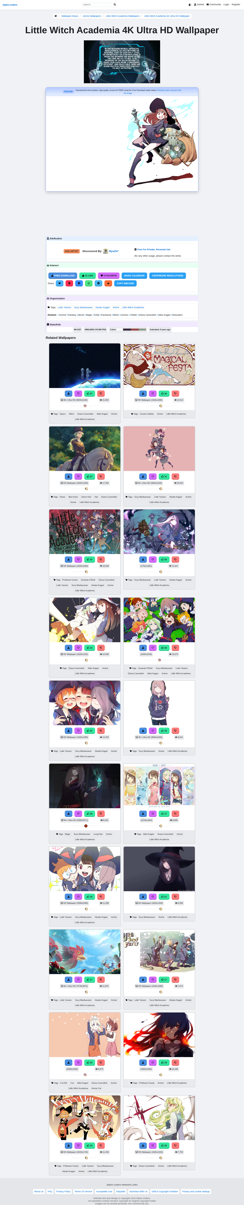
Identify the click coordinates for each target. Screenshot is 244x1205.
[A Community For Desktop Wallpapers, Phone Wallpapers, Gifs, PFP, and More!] (56, 16)
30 (165, 393)
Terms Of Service (83, 1191)
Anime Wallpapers (92, 16)
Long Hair (98, 834)
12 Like (88, 275)
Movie (81, 315)
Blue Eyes (73, 497)
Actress (124, 315)
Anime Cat (96, 1088)
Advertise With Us (138, 1191)
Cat (72, 1083)
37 (90, 393)
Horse (62, 497)
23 (90, 648)
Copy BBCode (125, 283)
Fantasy (72, 315)
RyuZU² (114, 251)
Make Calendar (134, 275)
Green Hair (86, 497)
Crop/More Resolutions (167, 275)
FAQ (50, 1191)
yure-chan (93, 405)
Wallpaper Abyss (69, 16)
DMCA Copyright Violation (165, 1191)
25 (165, 559)
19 (90, 896)
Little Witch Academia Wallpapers (123, 16)
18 (165, 730)
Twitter (133, 315)
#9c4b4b (135, 330)
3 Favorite (110, 275)
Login (226, 4)
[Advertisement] (122, 213)
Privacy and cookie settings (196, 1191)
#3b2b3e (127, 330)
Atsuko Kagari (102, 307)
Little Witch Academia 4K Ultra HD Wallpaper (167, 16)
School (62, 315)
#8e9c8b (142, 330)
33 (90, 559)
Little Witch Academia (133, 307)
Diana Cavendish (147, 315)
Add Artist (72, 251)
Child (96, 315)
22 (90, 730)
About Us (39, 1191)
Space (63, 414)
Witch (115, 315)
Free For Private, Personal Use (153, 249)
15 (90, 1145)
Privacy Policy (63, 1191)
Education (177, 315)
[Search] (115, 4)
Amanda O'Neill (88, 580)
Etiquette (120, 1191)
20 (165, 648)
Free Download (63, 275)
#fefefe (120, 330)
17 (165, 813)
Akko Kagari (164, 315)
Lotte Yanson (64, 307)
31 (165, 476)
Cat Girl (63, 1083)
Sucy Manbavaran (83, 307)
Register (236, 4)
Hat (96, 497)
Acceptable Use (104, 1191)
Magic (89, 315)
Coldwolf (93, 825)
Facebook (106, 315)
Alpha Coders (10, 5)
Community (215, 4)
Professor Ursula (70, 580)
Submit (200, 4)
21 (165, 896)
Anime (116, 307)
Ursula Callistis (147, 414)
